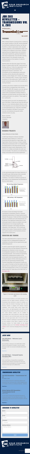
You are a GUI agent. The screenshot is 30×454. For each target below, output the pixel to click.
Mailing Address (6, 425)
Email (3, 415)
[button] (15, 10)
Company (4, 420)
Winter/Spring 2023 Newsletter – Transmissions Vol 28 (11, 391)
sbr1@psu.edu (6, 271)
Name (3, 410)
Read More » (4, 350)
